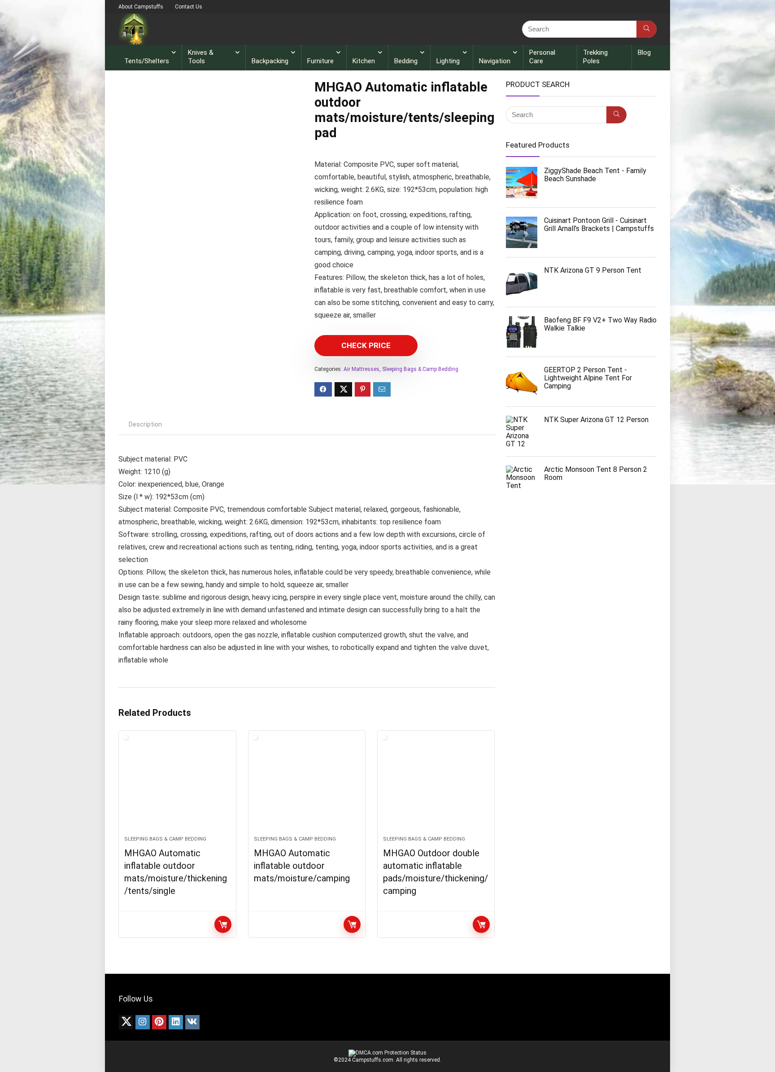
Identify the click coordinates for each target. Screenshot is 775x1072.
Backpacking (270, 61)
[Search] (646, 29)
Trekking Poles (595, 56)
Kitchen (364, 61)
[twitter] (126, 1022)
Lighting (448, 61)
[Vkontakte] (192, 1022)
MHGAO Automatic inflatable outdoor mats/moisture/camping (302, 866)
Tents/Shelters (146, 61)
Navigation (494, 61)
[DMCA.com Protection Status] (387, 1053)
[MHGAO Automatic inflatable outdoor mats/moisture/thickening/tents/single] (177, 787)
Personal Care (542, 56)
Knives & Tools (200, 56)
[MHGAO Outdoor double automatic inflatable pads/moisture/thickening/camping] (436, 787)
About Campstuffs (140, 7)
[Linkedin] (176, 1022)
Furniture (320, 61)
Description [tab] (145, 424)
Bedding (406, 61)
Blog (644, 52)
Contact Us (188, 7)
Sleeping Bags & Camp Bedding (420, 369)
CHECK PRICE (366, 345)
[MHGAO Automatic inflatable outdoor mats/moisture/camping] (307, 787)
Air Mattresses (361, 369)
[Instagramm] (142, 1022)
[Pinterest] (159, 1022)
